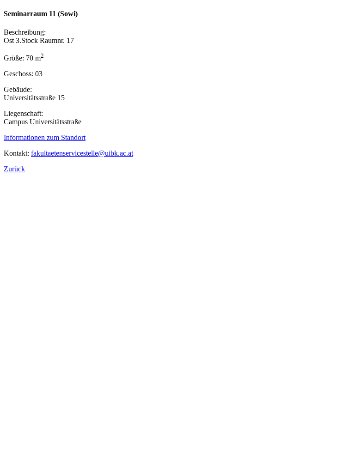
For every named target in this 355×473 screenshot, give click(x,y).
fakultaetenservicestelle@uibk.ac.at (82, 153)
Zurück (14, 169)
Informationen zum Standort (45, 137)
